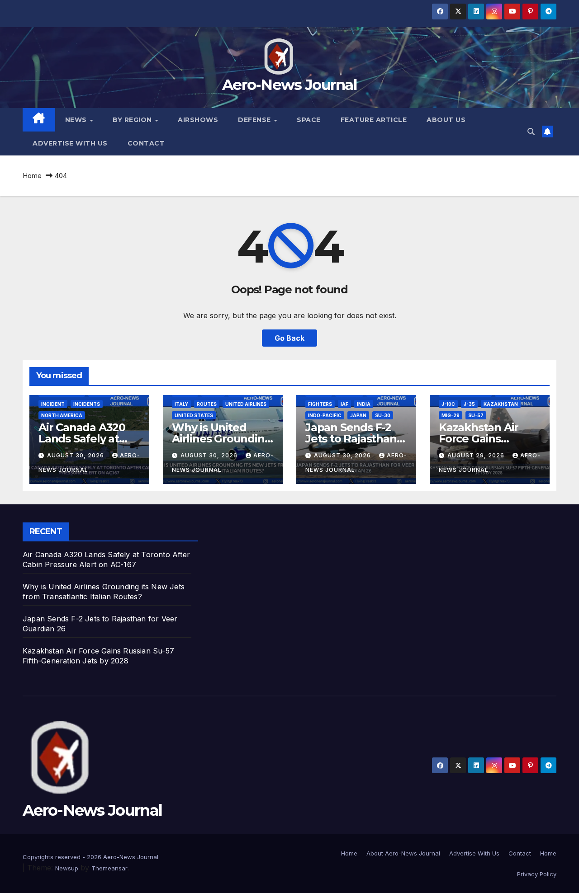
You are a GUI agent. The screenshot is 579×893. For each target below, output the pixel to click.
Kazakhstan (501, 404)
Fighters (320, 404)
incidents (86, 404)
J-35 (469, 404)
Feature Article (374, 120)
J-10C (448, 404)
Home (32, 175)
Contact (146, 143)
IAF (344, 404)
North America (61, 415)
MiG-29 (450, 415)
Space (309, 120)
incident (53, 404)
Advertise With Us (70, 143)
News (77, 120)
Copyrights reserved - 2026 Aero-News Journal (90, 856)
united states (194, 415)
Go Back (289, 338)
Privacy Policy (536, 874)
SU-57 (476, 415)
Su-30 (382, 415)
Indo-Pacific (325, 415)
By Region (133, 120)
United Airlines (245, 404)
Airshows (198, 120)
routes (207, 404)
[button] (531, 131)
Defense (255, 120)
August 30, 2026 (76, 455)
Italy (181, 404)
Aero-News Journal (289, 84)
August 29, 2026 (476, 455)
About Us (446, 120)
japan (358, 415)
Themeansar (109, 868)
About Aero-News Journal (403, 853)
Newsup (66, 868)
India (363, 404)
